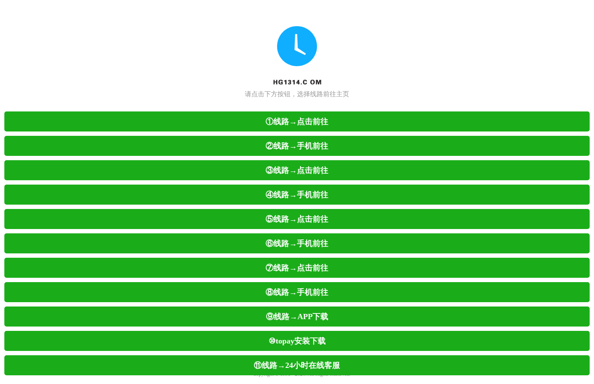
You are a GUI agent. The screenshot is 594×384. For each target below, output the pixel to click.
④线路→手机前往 (297, 194)
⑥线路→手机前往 (297, 243)
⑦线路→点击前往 (297, 267)
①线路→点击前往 (297, 121)
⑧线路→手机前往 (297, 292)
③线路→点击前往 (297, 170)
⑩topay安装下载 (297, 341)
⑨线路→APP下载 (297, 316)
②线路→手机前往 (297, 145)
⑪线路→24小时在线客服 (297, 365)
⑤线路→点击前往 (297, 219)
